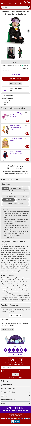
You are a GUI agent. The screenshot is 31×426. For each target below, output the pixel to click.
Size (3, 68)
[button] (29, 3)
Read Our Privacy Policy (15, 377)
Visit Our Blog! (16, 354)
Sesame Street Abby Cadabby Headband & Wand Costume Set (16, 114)
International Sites (8, 400)
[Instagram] (17, 350)
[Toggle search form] (25, 3)
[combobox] (14, 7)
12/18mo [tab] (13, 188)
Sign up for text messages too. (12, 371)
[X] (9, 350)
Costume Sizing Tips (15, 204)
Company (4, 396)
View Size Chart (15, 74)
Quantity (26, 68)
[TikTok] (25, 350)
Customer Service (8, 392)
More (3, 403)
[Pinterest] (13, 350)
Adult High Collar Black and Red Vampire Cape (16, 152)
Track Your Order (9, 388)
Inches (8, 200)
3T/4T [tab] (25, 188)
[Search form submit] (28, 7)
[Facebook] (5, 350)
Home (5, 381)
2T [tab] (20, 188)
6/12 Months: (6, 91)
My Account (7, 385)
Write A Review (7, 329)
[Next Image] (28, 31)
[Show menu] (2, 2)
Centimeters (22, 200)
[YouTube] (21, 350)
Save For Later (15, 83)
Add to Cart (15, 79)
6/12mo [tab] (5, 188)
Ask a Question (15, 315)
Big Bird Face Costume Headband (16, 139)
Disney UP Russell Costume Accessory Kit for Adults (17, 127)
